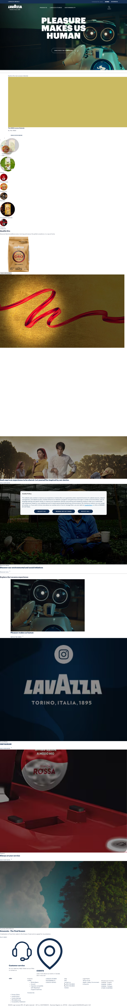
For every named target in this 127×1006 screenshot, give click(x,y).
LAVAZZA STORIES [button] (56, 7)
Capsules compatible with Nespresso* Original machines (37, 987)
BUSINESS (114, 1)
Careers (66, 987)
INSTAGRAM (5, 744)
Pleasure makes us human (22, 633)
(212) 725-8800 (70, 986)
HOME (107, 1)
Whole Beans (34, 982)
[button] (109, 8)
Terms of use (86, 980)
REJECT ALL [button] (85, 511)
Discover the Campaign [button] (63, 50)
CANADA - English (106, 984)
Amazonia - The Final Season (12, 931)
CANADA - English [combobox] (106, 982)
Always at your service (10, 856)
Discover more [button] (4, 572)
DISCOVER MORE (6, 239)
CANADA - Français (106, 986)
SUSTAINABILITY (50, 980)
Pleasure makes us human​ (63, 28)
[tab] (1, 145)
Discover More (17, 135)
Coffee (29, 980)
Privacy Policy (16, 994)
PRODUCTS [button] (43, 7)
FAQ (65, 980)
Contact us (67, 982)
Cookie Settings (16, 998)
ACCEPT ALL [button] (42, 511)
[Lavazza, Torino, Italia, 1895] (15, 7)
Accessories (30, 992)
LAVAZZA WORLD (13, 1)
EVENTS (40, 971)
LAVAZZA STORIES (51, 978)
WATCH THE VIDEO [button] (16, 637)
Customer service (17, 966)
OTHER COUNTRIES (106, 988)
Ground (33, 984)
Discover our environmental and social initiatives (21, 568)
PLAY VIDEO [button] (3, 937)
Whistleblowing (16, 1000)
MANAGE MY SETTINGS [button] (63, 511)
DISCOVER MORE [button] (5, 483)
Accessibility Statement (18, 1001)
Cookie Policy (16, 996)
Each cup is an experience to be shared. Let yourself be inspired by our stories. (34, 480)
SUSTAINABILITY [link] (70, 7)
